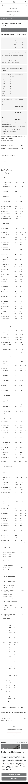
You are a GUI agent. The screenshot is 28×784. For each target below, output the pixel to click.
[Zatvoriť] (2, 1)
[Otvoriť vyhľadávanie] (26, 1)
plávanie (5, 30)
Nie (18, 734)
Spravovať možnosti (14, 774)
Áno (11, 734)
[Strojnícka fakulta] (14, 2)
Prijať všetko (14, 778)
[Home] (1, 18)
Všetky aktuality (21, 742)
